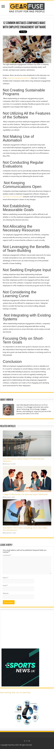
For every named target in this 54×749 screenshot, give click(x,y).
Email (5, 585)
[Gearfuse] (27, 7)
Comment (7, 555)
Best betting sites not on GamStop (15, 692)
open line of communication (13, 197)
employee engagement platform (18, 78)
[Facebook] (27, 740)
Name (5, 578)
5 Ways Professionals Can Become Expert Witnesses (25, 494)
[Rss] (25, 740)
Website (6, 593)
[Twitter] (29, 740)
